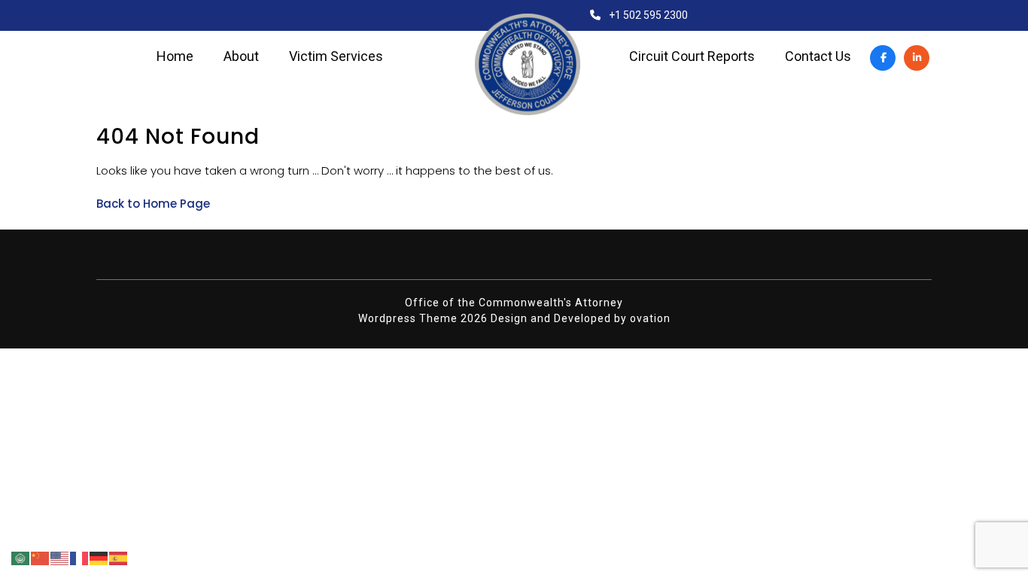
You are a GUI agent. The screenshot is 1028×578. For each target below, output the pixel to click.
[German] (99, 558)
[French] (80, 558)
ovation (650, 318)
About (241, 56)
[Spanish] (119, 558)
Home (175, 56)
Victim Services (336, 56)
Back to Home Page (153, 203)
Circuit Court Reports (692, 56)
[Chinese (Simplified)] (40, 558)
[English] (60, 558)
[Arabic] (21, 558)
